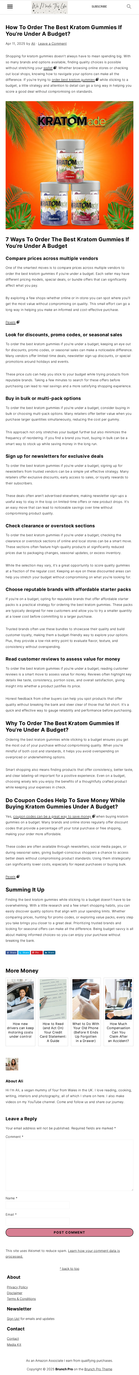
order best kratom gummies (73, 80)
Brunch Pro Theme (98, 1369)
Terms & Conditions (21, 1299)
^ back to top (69, 1269)
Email (11, 1214)
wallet (48, 68)
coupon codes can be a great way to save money (52, 816)
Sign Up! (13, 1319)
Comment (15, 1137)
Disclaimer (14, 1293)
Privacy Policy (17, 1287)
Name (12, 1198)
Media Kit (14, 1345)
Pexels (11, 322)
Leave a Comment (52, 44)
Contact (13, 1339)
